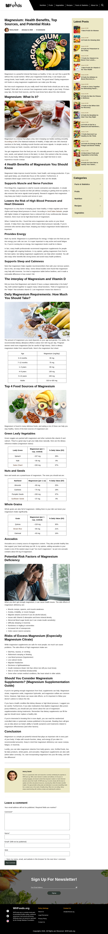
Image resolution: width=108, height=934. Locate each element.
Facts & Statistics (81, 5)
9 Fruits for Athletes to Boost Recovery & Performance (89, 78)
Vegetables (60, 5)
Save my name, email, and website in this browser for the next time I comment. (36, 859)
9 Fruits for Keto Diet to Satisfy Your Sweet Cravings (89, 163)
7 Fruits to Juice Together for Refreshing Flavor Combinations (90, 87)
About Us (94, 5)
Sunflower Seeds (17, 499)
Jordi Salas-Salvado (54, 211)
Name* (7, 833)
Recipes (70, 5)
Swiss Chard (17, 465)
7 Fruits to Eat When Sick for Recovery (90, 106)
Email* (15, 842)
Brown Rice (17, 529)
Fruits (51, 5)
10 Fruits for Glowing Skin (90, 40)
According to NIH (11, 142)
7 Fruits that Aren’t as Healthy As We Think (89, 135)
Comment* (9, 812)
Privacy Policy (42, 918)
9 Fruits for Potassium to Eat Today (90, 49)
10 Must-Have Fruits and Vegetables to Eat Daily (90, 154)
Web (6, 850)
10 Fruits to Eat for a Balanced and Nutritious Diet (90, 125)
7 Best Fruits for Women (90, 30)
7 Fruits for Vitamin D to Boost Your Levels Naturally (89, 59)
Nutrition (43, 5)
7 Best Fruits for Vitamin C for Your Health (90, 68)
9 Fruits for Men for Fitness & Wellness (91, 97)
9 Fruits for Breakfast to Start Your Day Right (89, 116)
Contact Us (41, 922)
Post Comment (10, 863)
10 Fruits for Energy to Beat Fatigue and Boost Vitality (91, 144)
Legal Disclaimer (43, 915)
